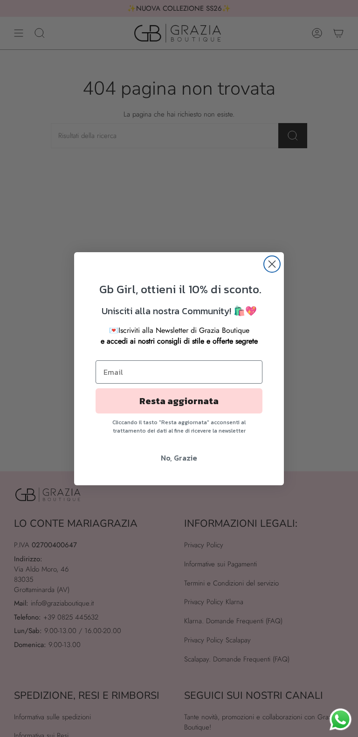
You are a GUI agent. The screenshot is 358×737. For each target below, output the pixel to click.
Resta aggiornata (179, 401)
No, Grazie (179, 457)
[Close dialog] (272, 264)
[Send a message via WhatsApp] (340, 719)
